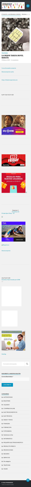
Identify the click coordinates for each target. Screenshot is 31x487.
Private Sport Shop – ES (8, 213)
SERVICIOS (6, 457)
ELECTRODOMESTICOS (10, 412)
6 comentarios (14, 60)
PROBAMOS (9, 482)
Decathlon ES (15, 211)
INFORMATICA (7, 438)
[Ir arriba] (27, 480)
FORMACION (7, 427)
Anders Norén (10, 484)
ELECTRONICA (7, 416)
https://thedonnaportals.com (9, 80)
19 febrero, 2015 (6, 60)
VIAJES (5, 469)
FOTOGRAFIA (7, 431)
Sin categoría (6, 461)
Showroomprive (6, 250)
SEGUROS (6, 453)
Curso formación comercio (9, 68)
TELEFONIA (5, 53)
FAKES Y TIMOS (7, 419)
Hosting (4, 354)
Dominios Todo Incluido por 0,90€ (11, 279)
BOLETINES (6, 401)
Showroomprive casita (8, 71)
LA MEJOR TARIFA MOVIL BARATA (12, 56)
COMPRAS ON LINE (9, 408)
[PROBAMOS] (13, 8)
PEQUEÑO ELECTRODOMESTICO (13, 442)
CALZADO (6, 404)
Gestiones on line (8, 435)
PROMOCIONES (8, 450)
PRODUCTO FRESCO (9, 446)
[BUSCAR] (27, 363)
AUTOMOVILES (7, 397)
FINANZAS (6, 423)
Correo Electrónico (7, 376)
